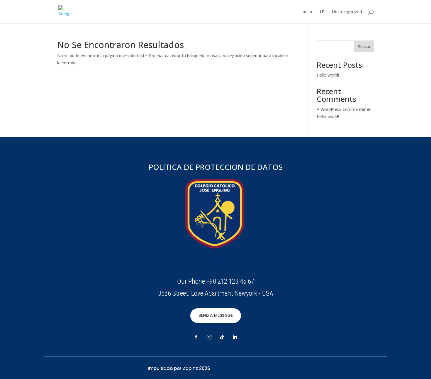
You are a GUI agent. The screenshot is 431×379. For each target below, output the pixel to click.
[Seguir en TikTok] (222, 337)
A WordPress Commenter (341, 109)
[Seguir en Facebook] (196, 337)
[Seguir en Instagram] (209, 337)
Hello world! (328, 75)
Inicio (306, 12)
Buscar (364, 46)
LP (322, 12)
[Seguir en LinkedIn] (235, 337)
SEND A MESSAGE (215, 315)
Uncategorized (347, 12)
